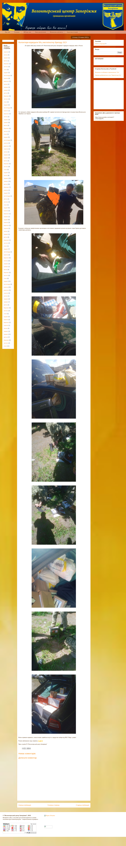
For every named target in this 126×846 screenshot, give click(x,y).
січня (5, 69)
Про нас (7, 32)
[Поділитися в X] (26, 748)
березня (6, 63)
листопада (7, 75)
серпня (6, 52)
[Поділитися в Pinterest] (30, 748)
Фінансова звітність (56, 32)
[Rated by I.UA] (48, 828)
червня (6, 87)
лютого (6, 66)
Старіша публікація (82, 805)
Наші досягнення (40, 32)
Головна (16, 32)
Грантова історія (72, 32)
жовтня (6, 78)
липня (5, 55)
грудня (6, 72)
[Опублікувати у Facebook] (28, 748)
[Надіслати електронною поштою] (23, 748)
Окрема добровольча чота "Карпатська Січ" (108, 75)
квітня (5, 61)
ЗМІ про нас (27, 32)
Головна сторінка (53, 805)
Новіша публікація (24, 805)
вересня (6, 81)
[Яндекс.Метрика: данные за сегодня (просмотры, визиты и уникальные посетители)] (49, 815)
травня (6, 58)
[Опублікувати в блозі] (25, 748)
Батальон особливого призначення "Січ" (107, 72)
